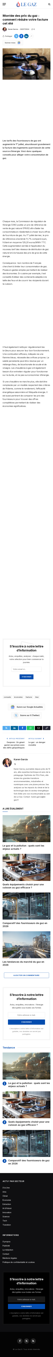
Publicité (6, 1246)
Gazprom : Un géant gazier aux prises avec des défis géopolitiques (14, 745)
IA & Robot (7, 1208)
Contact (6, 1254)
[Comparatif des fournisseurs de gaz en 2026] (26, 906)
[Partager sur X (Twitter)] (16, 36)
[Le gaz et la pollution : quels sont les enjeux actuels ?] (26, 828)
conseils (7, 697)
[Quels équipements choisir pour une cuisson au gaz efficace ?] (26, 867)
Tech (5, 1221)
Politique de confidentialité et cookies (19, 1262)
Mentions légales (10, 1258)
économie (18, 697)
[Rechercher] (49, 4)
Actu (4, 1192)
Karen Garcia (13, 29)
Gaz (37, 697)
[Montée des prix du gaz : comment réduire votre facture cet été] (26, 64)
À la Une (6, 1188)
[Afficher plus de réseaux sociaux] (31, 36)
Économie (7, 1200)
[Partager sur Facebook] (21, 36)
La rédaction (8, 1250)
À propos (6, 1241)
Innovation (7, 1212)
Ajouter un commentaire (26, 975)
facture (29, 697)
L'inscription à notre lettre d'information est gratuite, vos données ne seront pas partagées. (26, 1031)
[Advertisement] (26, 111)
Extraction (7, 1204)
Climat (5, 1196)
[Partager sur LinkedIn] (26, 36)
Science (6, 1216)
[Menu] (4, 4)
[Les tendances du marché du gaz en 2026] (26, 944)
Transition (7, 1225)
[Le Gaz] (26, 4)
